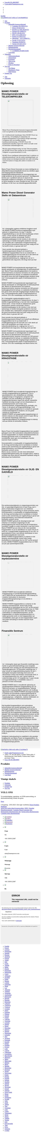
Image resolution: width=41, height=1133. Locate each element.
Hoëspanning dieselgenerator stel (11, 812)
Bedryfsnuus (12, 71)
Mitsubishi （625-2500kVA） (21, 38)
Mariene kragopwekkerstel (16, 45)
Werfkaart (4, 806)
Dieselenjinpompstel (14, 49)
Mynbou (11, 63)
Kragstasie (11, 59)
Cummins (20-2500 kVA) (20, 26)
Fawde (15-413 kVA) (18, 40)
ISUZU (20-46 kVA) (18, 33)
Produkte (7, 22)
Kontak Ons (8, 73)
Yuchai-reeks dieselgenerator (29, 812)
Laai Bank (11, 52)
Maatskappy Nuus (13, 70)
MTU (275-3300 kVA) (19, 35)
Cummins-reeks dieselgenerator (10, 813)
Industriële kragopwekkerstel (17, 24)
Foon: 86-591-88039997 (12, 760)
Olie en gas (11, 61)
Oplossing (8, 54)
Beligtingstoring (13, 47)
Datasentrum (12, 58)
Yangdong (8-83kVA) (18, 42)
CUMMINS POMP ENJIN (20, 51)
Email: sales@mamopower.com (14, 753)
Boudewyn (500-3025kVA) (20, 29)
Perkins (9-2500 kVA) (19, 36)
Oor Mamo (11, 68)
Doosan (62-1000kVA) (19, 31)
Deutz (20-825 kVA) (18, 28)
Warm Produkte (34, 805)
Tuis (6, 21)
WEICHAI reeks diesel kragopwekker (12, 808)
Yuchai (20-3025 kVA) (19, 44)
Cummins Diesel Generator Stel (22, 810)
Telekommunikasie (14, 56)
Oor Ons (7, 66)
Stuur (2, 801)
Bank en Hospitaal (14, 64)
